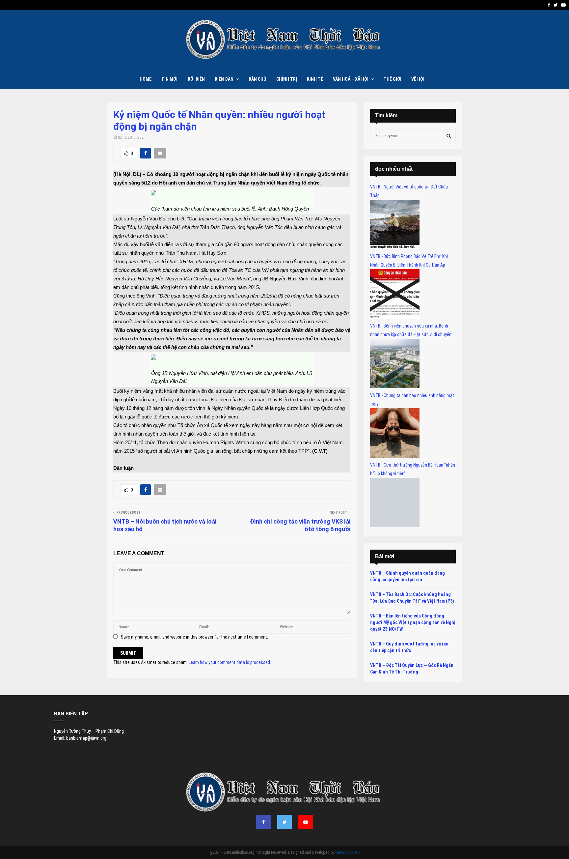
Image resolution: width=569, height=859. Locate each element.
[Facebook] (263, 822)
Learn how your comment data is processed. (230, 662)
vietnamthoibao (347, 852)
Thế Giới (392, 79)
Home (145, 79)
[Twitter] (284, 822)
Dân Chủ (257, 79)
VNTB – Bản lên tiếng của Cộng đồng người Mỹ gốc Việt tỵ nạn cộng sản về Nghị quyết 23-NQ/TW (412, 622)
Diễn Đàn (224, 79)
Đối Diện (196, 79)
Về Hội (417, 79)
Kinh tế (315, 79)
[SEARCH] (449, 135)
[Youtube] (305, 822)
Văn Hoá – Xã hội (350, 79)
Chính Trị (286, 79)
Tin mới (169, 79)
